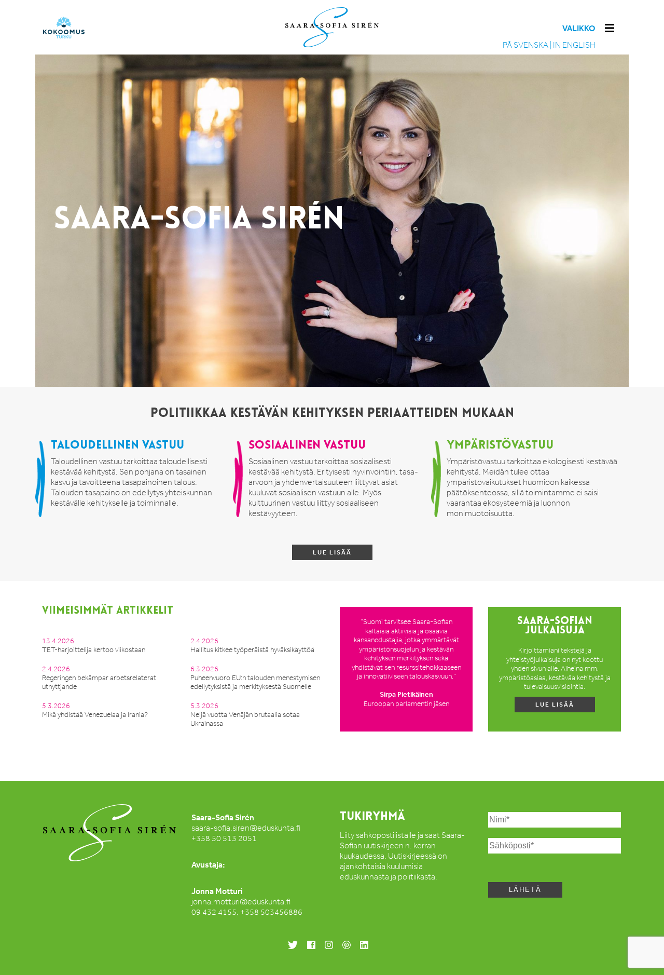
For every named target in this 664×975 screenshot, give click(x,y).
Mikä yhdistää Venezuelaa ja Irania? (95, 714)
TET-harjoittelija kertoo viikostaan (93, 649)
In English (574, 45)
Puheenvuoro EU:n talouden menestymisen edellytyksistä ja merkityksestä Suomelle (255, 682)
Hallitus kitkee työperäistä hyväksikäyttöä (252, 649)
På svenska (525, 45)
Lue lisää (332, 552)
